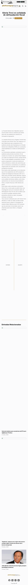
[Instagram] (15, 580)
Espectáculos (18, 18)
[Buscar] (22, 6)
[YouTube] (19, 580)
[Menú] (25, 6)
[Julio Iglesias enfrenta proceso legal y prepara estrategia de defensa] (14, 557)
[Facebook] (9, 580)
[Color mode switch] (19, 6)
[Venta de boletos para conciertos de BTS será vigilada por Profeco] (14, 378)
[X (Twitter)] (12, 580)
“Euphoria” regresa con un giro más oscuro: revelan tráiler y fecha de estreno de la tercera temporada (13, 543)
